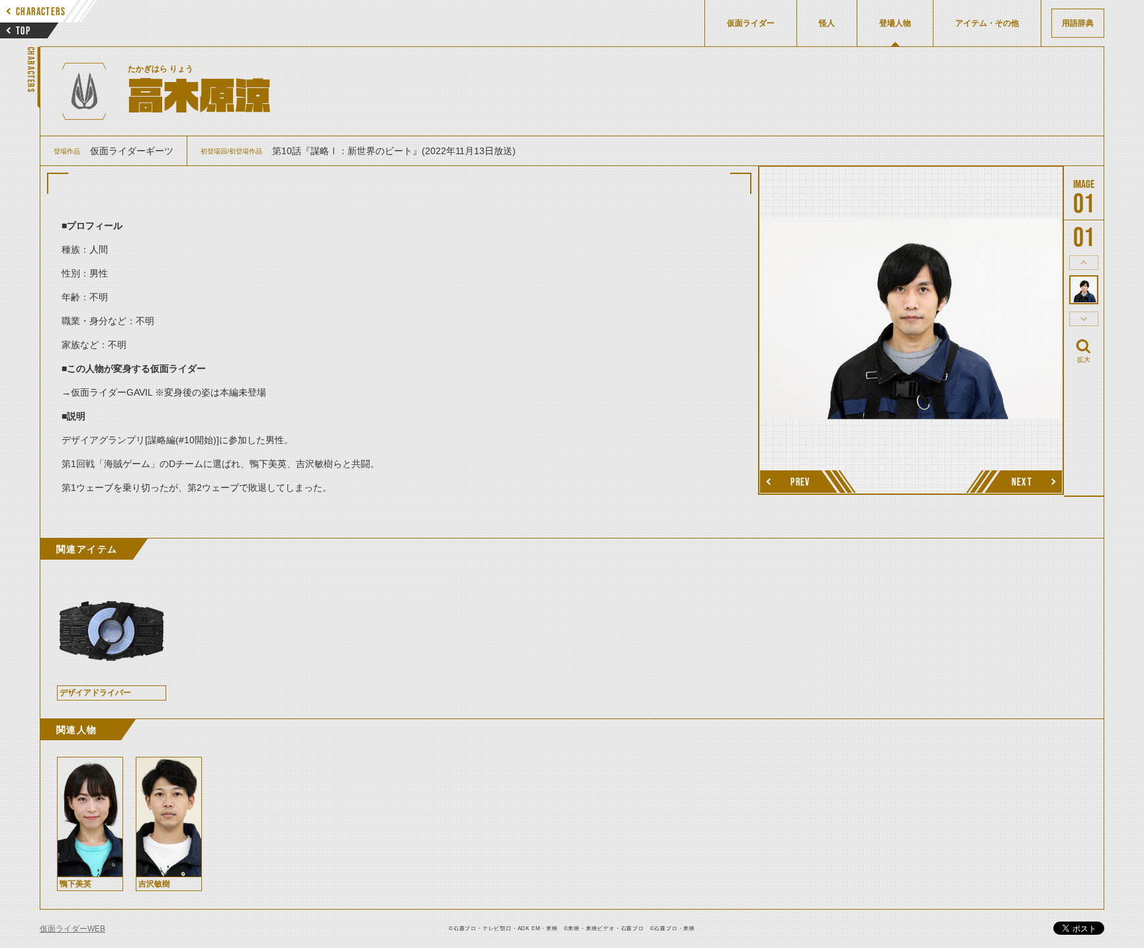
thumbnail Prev (1083, 262)
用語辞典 (1078, 23)
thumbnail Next (1083, 319)
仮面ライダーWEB (72, 929)
